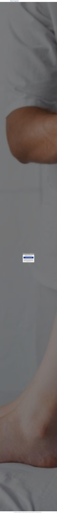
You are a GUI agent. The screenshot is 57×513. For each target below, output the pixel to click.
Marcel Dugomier (14, 1)
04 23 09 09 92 (29, 257)
